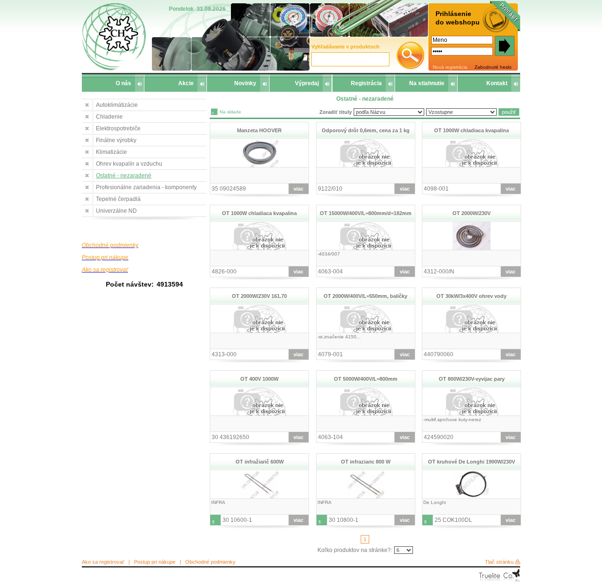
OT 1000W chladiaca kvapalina (471, 130)
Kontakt (496, 83)
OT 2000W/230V (471, 213)
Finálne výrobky (116, 140)
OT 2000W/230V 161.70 (259, 296)
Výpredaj (307, 83)
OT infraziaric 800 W (365, 461)
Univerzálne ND (116, 211)
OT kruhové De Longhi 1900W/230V (471, 461)
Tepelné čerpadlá (118, 199)
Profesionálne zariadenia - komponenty (146, 187)
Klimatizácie (111, 152)
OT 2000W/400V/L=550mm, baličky (365, 296)
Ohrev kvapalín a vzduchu (129, 163)
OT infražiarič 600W (260, 461)
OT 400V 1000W (259, 379)
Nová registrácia (450, 67)
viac (298, 189)
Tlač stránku (499, 562)
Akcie (186, 83)
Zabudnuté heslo (493, 67)
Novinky (245, 83)
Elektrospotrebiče (118, 128)
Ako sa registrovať (103, 562)
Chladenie (109, 116)
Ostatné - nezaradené (123, 175)
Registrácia (366, 83)
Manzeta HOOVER (259, 130)
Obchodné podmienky (210, 562)
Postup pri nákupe (154, 562)
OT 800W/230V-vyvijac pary (472, 379)
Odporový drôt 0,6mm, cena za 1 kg (366, 130)
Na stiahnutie (426, 83)
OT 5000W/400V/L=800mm (365, 379)
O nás (123, 83)
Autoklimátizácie (117, 105)
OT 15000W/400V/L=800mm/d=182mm (366, 213)
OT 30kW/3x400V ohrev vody (471, 296)
